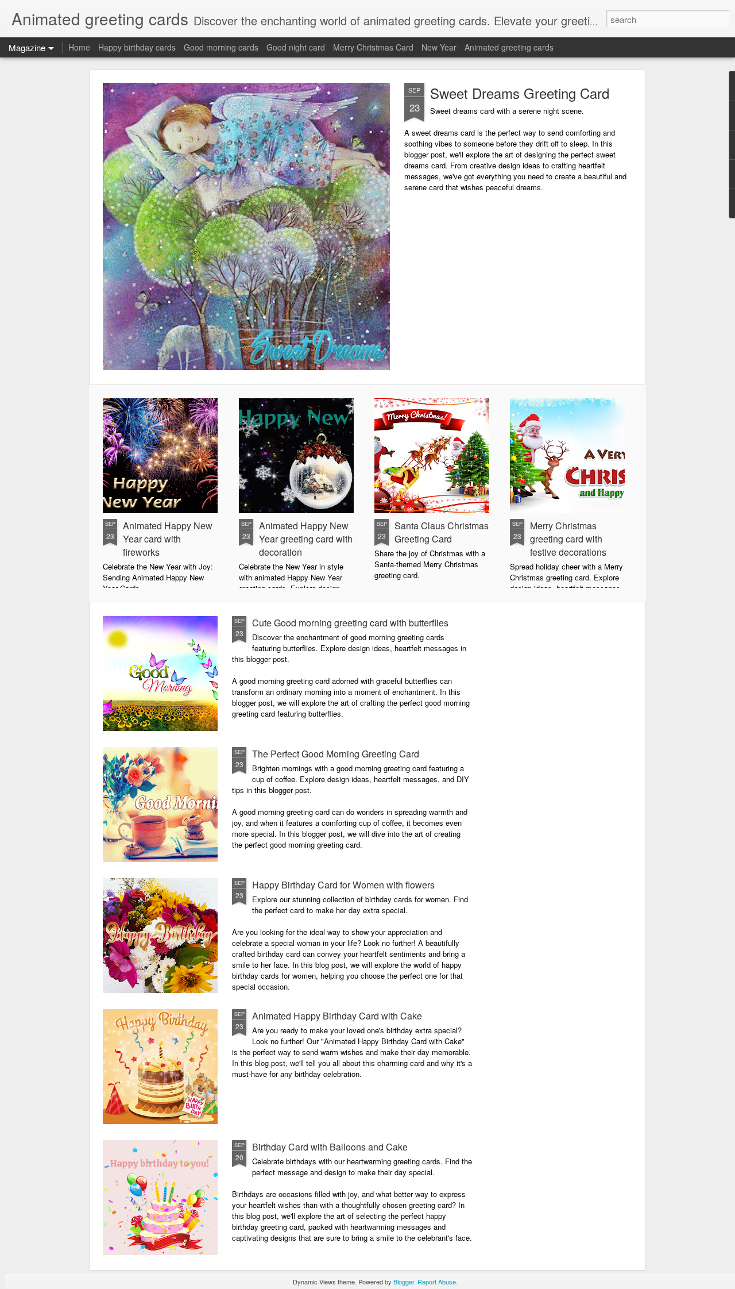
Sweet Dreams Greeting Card (519, 93)
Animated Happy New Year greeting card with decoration (306, 539)
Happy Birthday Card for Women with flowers (343, 884)
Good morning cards (221, 47)
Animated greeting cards (509, 47)
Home (79, 47)
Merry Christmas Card (373, 47)
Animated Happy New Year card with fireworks (167, 539)
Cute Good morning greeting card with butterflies (350, 622)
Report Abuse (436, 1281)
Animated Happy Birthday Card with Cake (337, 1015)
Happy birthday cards (137, 47)
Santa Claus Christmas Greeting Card (441, 532)
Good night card (295, 47)
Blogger (403, 1281)
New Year (439, 47)
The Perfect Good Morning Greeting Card (335, 753)
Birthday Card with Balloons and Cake (330, 1146)
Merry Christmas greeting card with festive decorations (568, 539)
